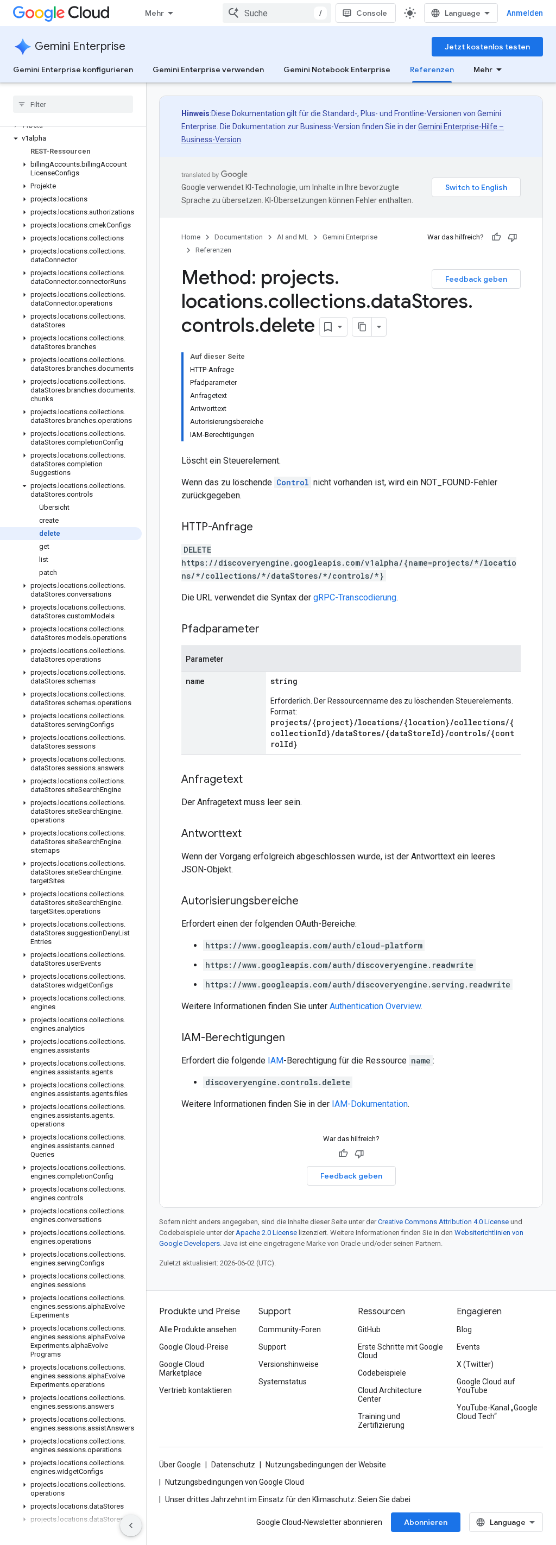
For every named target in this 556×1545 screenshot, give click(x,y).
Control (292, 482)
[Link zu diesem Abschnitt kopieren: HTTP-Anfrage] (264, 527)
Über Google (180, 1464)
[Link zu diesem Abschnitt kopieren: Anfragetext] (253, 780)
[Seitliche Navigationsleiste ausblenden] (131, 1525)
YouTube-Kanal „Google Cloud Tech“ (497, 1412)
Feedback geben (476, 279)
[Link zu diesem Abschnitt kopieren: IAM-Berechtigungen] (296, 1038)
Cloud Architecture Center (390, 1394)
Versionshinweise (288, 1364)
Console (371, 13)
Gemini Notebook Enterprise (336, 69)
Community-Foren (289, 1329)
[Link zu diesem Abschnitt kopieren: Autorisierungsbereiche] (309, 901)
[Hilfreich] (496, 237)
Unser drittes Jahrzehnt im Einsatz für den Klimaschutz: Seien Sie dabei (287, 1499)
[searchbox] (73, 104)
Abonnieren (425, 1522)
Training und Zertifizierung (381, 1420)
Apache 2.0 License (266, 1233)
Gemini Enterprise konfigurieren (73, 69)
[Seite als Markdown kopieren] (362, 327)
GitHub (369, 1329)
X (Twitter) (475, 1364)
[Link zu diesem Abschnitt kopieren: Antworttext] (252, 834)
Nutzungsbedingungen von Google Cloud (234, 1482)
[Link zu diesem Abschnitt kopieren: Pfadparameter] (270, 629)
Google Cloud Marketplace (181, 1368)
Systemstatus (282, 1381)
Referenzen (432, 69)
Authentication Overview (375, 1006)
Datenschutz (233, 1464)
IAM (275, 1060)
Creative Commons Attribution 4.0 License (443, 1222)
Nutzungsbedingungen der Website (326, 1464)
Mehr (154, 13)
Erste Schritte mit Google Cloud (400, 1351)
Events (468, 1347)
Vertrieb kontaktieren (195, 1390)
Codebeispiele (382, 1373)
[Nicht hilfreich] (512, 237)
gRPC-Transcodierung (354, 597)
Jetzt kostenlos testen (487, 47)
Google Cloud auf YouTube (486, 1386)
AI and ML (292, 237)
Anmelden (525, 13)
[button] (71, 138)
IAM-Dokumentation (370, 1104)
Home (190, 237)
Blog (464, 1329)
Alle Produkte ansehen (198, 1329)
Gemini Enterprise (80, 46)
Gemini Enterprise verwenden (208, 69)
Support (272, 1347)
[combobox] (277, 13)
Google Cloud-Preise (194, 1347)
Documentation (238, 237)
